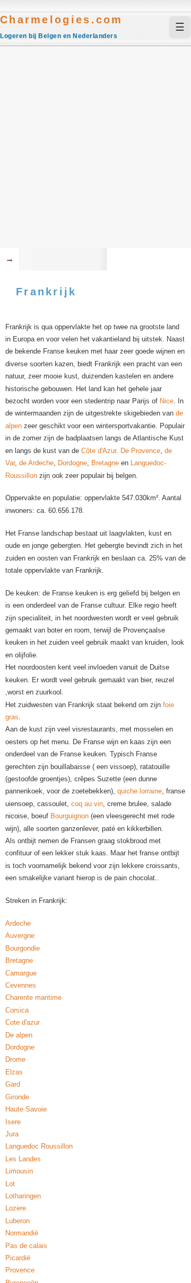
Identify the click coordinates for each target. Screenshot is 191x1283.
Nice (165, 401)
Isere (13, 1122)
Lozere (15, 1208)
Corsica (17, 1010)
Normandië (21, 1233)
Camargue (21, 973)
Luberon (17, 1221)
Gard (12, 1084)
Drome (15, 1059)
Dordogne (72, 463)
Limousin (19, 1171)
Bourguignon (69, 816)
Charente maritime (33, 997)
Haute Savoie (26, 1109)
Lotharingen (23, 1196)
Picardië (17, 1258)
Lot (10, 1184)
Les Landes (23, 1159)
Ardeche (18, 923)
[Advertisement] (95, 147)
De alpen (18, 1035)
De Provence (140, 451)
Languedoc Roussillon (39, 1146)
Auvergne (19, 935)
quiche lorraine (139, 791)
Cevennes (20, 985)
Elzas (14, 1072)
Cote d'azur (22, 1022)
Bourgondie (22, 948)
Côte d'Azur (98, 451)
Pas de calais (26, 1246)
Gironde (17, 1097)
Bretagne (105, 463)
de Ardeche (36, 463)
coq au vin (87, 804)
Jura (12, 1134)
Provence (19, 1270)
